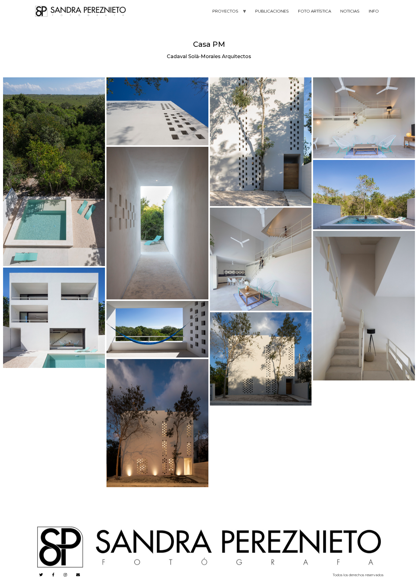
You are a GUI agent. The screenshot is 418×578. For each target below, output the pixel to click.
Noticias (350, 11)
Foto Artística (314, 11)
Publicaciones (272, 11)
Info (374, 11)
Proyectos (225, 11)
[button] (54, 171)
